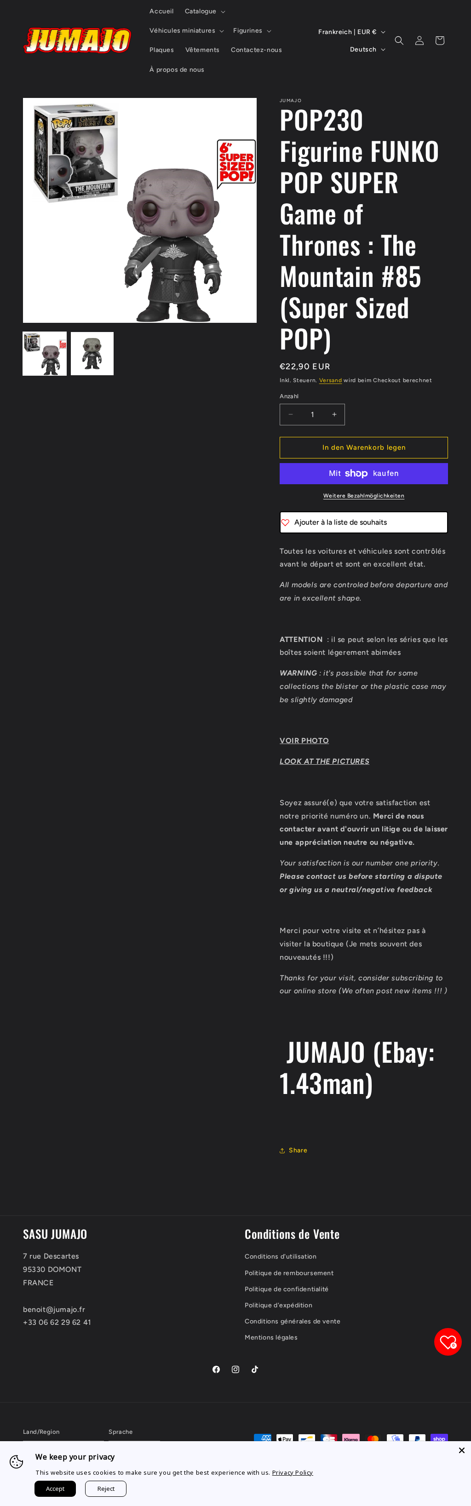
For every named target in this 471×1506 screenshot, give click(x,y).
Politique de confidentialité (287, 1289)
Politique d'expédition (278, 1305)
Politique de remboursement (289, 1273)
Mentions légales (271, 1337)
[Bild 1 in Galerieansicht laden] (44, 353)
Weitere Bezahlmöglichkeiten (364, 495)
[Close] (461, 1450)
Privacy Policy (292, 1472)
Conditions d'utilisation (280, 1256)
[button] (204, 11)
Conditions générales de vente (292, 1321)
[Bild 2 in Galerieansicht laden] (92, 353)
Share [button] (298, 1150)
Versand (330, 380)
